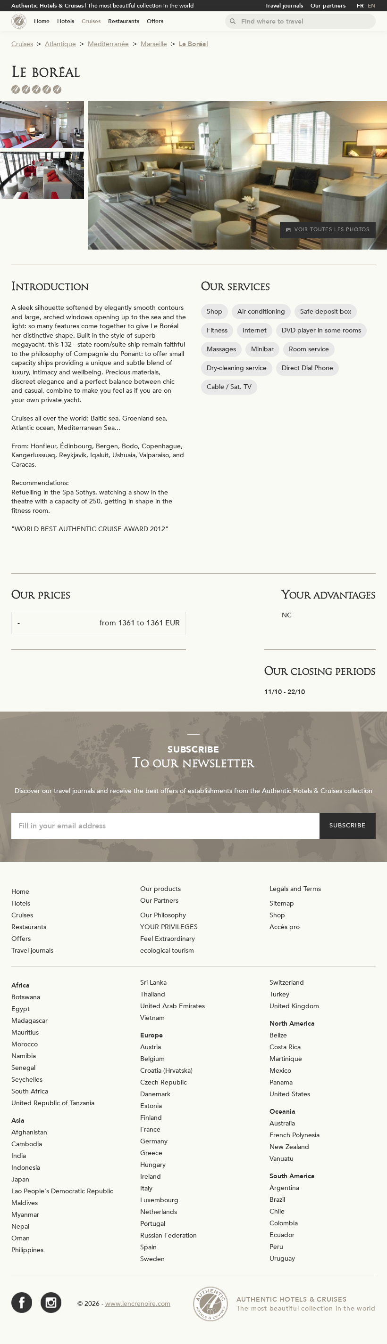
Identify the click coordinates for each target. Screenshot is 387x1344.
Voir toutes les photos (332, 229)
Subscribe (347, 825)
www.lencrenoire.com (137, 1303)
